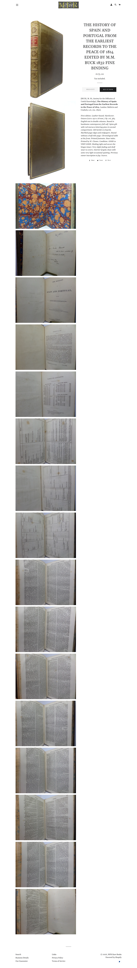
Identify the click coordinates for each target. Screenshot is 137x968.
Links (54, 954)
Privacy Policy (57, 958)
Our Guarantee (22, 961)
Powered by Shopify (113, 957)
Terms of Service (58, 961)
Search (18, 954)
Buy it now (108, 89)
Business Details (22, 958)
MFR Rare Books (114, 954)
